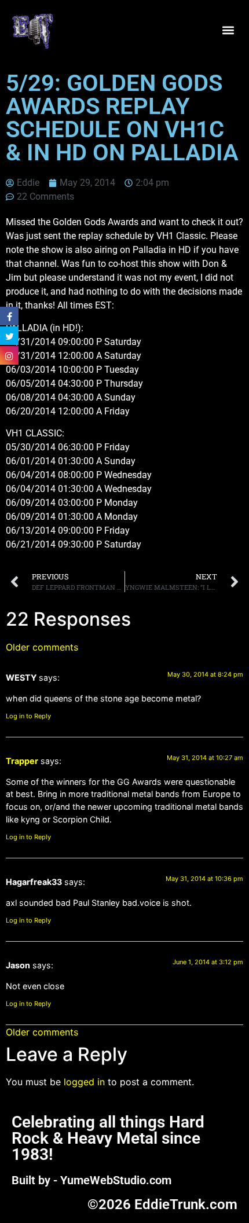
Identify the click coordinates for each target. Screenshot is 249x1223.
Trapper (22, 761)
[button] (227, 30)
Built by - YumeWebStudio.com (91, 1180)
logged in (84, 1082)
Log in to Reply (28, 716)
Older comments (42, 647)
